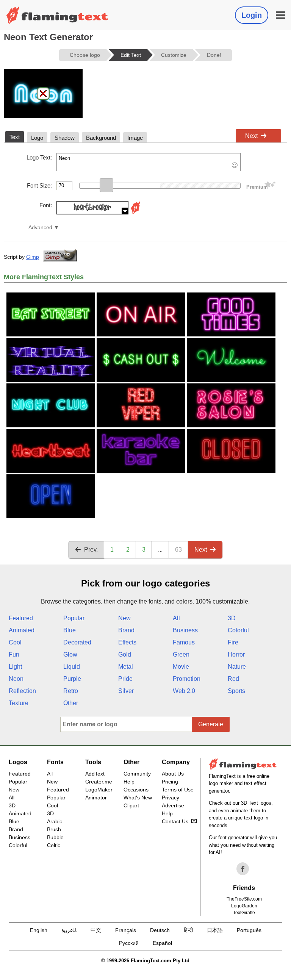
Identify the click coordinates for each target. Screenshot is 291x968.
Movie (181, 666)
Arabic (54, 821)
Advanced (40, 227)
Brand (126, 630)
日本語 (215, 930)
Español (162, 943)
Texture (18, 703)
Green (181, 654)
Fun (14, 654)
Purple (72, 679)
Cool (15, 642)
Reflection (22, 691)
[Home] (57, 15)
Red (233, 679)
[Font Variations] (135, 212)
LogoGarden (244, 906)
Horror (236, 654)
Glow (70, 654)
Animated (21, 630)
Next (251, 136)
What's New (138, 797)
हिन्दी (188, 930)
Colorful (238, 630)
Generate (210, 724)
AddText (95, 774)
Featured (21, 618)
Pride (125, 679)
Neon (16, 679)
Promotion (186, 679)
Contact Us (175, 821)
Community (137, 774)
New (124, 618)
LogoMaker (99, 790)
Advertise (173, 805)
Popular (73, 618)
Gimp (32, 257)
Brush (54, 829)
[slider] (106, 185)
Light (15, 666)
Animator (96, 797)
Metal (125, 666)
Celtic (53, 845)
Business (185, 630)
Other (70, 703)
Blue (69, 630)
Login (251, 15)
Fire (233, 642)
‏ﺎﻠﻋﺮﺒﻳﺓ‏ (69, 930)
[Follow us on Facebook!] (242, 868)
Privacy (170, 797)
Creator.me (98, 782)
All (176, 618)
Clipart (131, 805)
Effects (127, 642)
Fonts (55, 762)
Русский (129, 943)
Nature (237, 666)
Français (125, 930)
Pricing (170, 782)
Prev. (91, 549)
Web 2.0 (184, 691)
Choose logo (85, 55)
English (38, 930)
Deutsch (160, 930)
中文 (96, 930)
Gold (124, 654)
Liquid (71, 666)
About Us (173, 774)
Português (249, 930)
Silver (126, 691)
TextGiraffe (244, 912)
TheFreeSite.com (244, 899)
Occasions (136, 790)
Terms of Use (178, 790)
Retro (70, 691)
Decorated (77, 642)
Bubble (55, 837)
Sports (236, 691)
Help (129, 782)
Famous (184, 642)
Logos (18, 762)
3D (232, 618)
